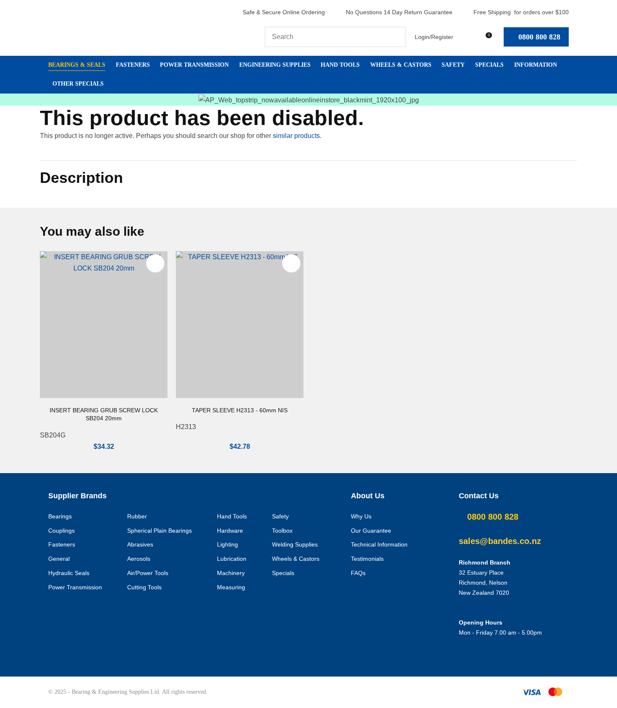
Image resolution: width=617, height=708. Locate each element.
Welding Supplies (295, 544)
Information (535, 65)
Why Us (361, 516)
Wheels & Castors (400, 65)
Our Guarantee (371, 530)
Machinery (231, 573)
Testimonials (367, 558)
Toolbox (282, 530)
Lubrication (231, 558)
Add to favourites (155, 263)
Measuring (231, 587)
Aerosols (138, 558)
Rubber (137, 516)
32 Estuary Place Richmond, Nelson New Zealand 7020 (484, 582)
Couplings (61, 530)
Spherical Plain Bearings (159, 530)
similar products (296, 135)
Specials (489, 65)
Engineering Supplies (275, 65)
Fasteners (133, 65)
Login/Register (434, 37)
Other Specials (78, 84)
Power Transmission (194, 65)
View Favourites (466, 36)
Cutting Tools (144, 587)
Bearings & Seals (76, 65)
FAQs (358, 573)
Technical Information (379, 544)
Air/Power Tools (147, 573)
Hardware (230, 530)
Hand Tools (340, 65)
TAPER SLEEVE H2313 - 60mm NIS (240, 410)
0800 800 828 (539, 37)
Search (396, 36)
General (59, 558)
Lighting (227, 544)
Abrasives (140, 544)
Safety (453, 65)
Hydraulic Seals (68, 573)
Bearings (60, 516)
